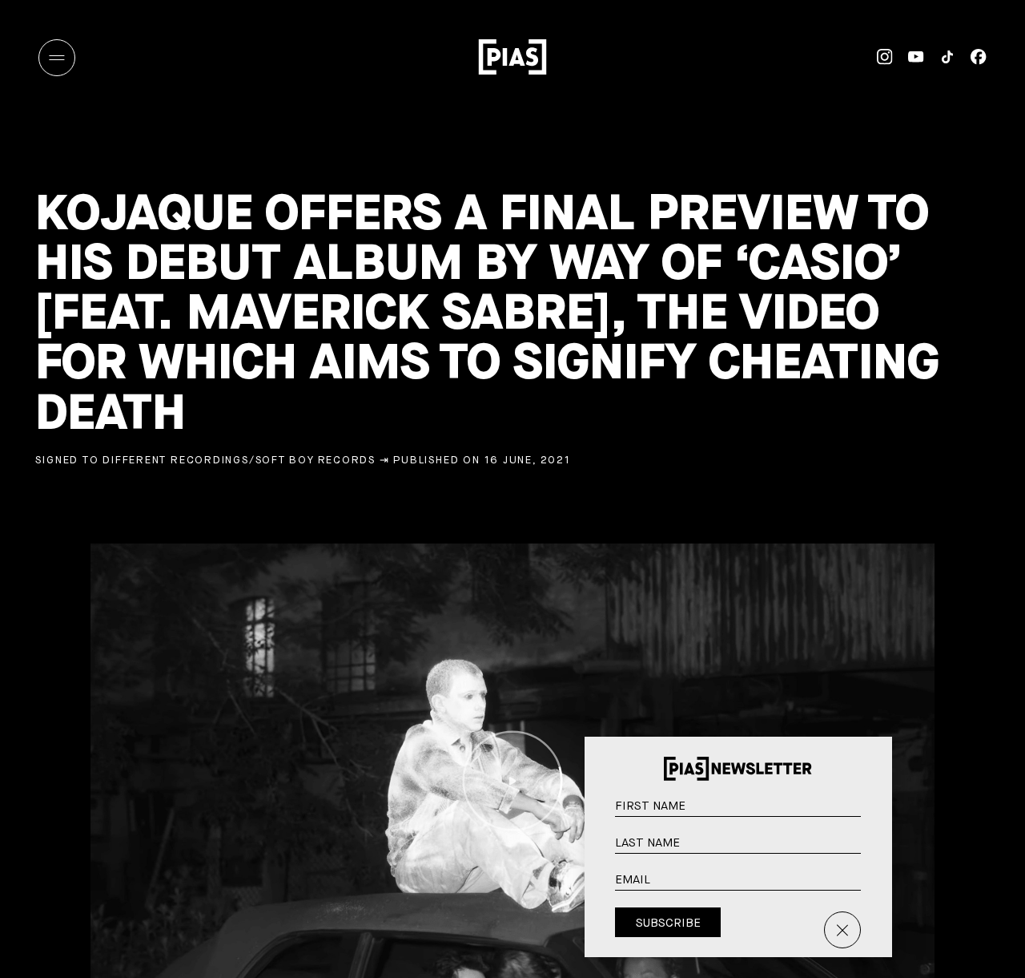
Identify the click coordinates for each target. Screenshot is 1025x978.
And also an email (873, 905)
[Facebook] (971, 57)
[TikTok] (939, 57)
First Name (874, 814)
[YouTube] (908, 57)
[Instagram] (877, 57)
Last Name (874, 851)
